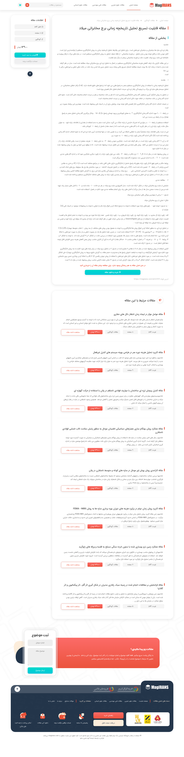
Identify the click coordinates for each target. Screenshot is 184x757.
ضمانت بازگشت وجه (30, 61)
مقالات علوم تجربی (117, 5)
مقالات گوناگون (149, 20)
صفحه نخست (143, 701)
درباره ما (59, 701)
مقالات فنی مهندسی (99, 5)
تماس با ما (51, 701)
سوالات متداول (69, 701)
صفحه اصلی (133, 5)
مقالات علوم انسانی (80, 5)
